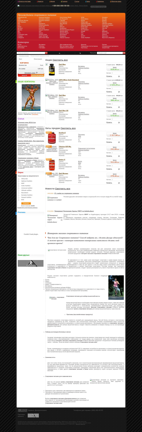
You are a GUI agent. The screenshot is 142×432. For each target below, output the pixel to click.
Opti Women (63, 173)
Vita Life (104, 28)
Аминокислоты (22, 46)
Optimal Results (86, 23)
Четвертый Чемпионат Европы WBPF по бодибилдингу (74, 211)
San (82, 34)
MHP (61, 25)
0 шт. (41, 65)
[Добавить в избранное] (80, 53)
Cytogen (20, 36)
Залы (88, 1)
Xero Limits (105, 33)
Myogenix (63, 36)
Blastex (20, 30)
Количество (23, 65)
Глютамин (42, 48)
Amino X (62, 159)
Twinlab (104, 22)
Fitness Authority (44, 25)
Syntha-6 (62, 133)
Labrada (62, 20)
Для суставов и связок (67, 46)
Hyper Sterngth (43, 36)
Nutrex (83, 20)
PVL (82, 33)
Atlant (19, 27)
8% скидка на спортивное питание (66, 193)
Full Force (42, 28)
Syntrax (104, 20)
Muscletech (63, 34)
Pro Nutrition (85, 30)
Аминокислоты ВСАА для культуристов (27, 123)
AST (19, 25)
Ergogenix (42, 23)
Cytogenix (21, 37)
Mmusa (62, 27)
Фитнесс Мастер (80, 424)
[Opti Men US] (51, 113)
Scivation (105, 17)
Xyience (104, 34)
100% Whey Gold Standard (69, 80)
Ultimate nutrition (107, 23)
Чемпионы (100, 1)
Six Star (104, 19)
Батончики (21, 48)
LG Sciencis (63, 22)
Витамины (42, 44)
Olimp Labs (84, 22)
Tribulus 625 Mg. (65, 146)
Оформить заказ (30, 73)
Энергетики (105, 48)
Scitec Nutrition (85, 37)
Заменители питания (66, 48)
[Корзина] (37, 73)
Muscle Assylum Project (67, 30)
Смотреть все (60, 60)
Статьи (77, 1)
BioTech (20, 28)
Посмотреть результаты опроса (27, 207)
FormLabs (42, 27)
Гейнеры (41, 46)
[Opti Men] (51, 75)
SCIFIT (83, 36)
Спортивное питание (24, 56)
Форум (53, 1)
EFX (40, 22)
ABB (19, 19)
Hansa (41, 33)
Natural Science (65, 37)
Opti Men (62, 64)
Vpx (103, 30)
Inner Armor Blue (44, 37)
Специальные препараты (110, 46)
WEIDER (104, 31)
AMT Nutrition (22, 22)
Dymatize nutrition (44, 19)
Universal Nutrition (107, 25)
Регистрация (38, 59)
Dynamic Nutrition (44, 20)
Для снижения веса (66, 44)
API (19, 23)
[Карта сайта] (70, 53)
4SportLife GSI (22, 17)
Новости (40, 1)
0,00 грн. (40, 69)
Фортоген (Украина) (108, 37)
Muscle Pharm (64, 33)
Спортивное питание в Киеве (28, 158)
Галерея (64, 1)
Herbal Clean (43, 34)
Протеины (84, 48)
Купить (109, 76)
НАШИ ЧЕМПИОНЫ (26, 81)
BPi (19, 31)
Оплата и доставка (25, 1)
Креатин (83, 44)
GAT (40, 31)
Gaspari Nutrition (44, 30)
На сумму (22, 69)
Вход (20, 59)
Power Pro (84, 28)
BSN (19, 33)
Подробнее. (35, 114)
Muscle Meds (64, 31)
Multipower (63, 28)
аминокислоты (39, 133)
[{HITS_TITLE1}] (51, 143)
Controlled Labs (22, 34)
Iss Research (64, 19)
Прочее (104, 44)
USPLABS (105, 27)
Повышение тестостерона (89, 46)
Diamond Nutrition (44, 17)
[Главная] (59, 53)
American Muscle (23, 20)
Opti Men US (63, 110)
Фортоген (105, 36)
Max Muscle (63, 23)
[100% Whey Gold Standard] (51, 84)
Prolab (83, 31)
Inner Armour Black (65, 17)
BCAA (19, 44)
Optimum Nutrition (86, 25)
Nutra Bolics (84, 19)
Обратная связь (116, 1)
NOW (82, 17)
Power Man (84, 27)
